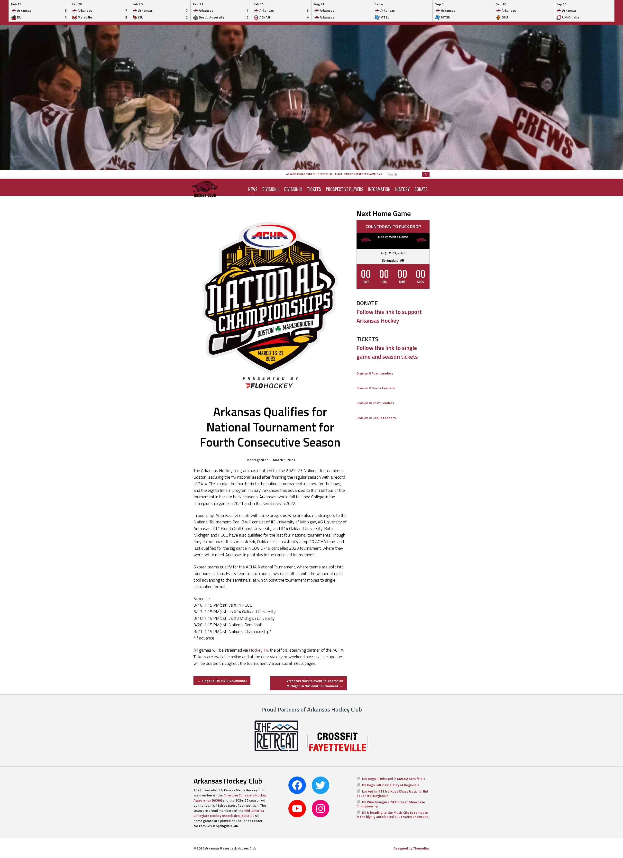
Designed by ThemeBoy (412, 848)
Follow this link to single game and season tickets (387, 352)
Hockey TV (258, 650)
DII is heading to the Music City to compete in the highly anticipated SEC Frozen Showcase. (393, 814)
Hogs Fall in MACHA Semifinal (222, 680)
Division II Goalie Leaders (376, 388)
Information (379, 189)
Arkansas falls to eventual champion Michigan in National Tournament (314, 683)
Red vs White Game (393, 236)
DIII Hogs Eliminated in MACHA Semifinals (393, 778)
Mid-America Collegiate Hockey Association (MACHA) (228, 813)
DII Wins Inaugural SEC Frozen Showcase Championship (391, 804)
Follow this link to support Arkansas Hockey (389, 316)
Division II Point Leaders (375, 373)
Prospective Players (344, 189)
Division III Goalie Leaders (376, 417)
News (252, 189)
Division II (270, 189)
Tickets (314, 189)
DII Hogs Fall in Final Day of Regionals (390, 784)
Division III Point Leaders (375, 402)
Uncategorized (257, 459)
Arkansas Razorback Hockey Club (309, 174)
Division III (293, 189)
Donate (420, 189)
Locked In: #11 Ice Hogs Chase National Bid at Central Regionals (392, 793)
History (402, 189)
